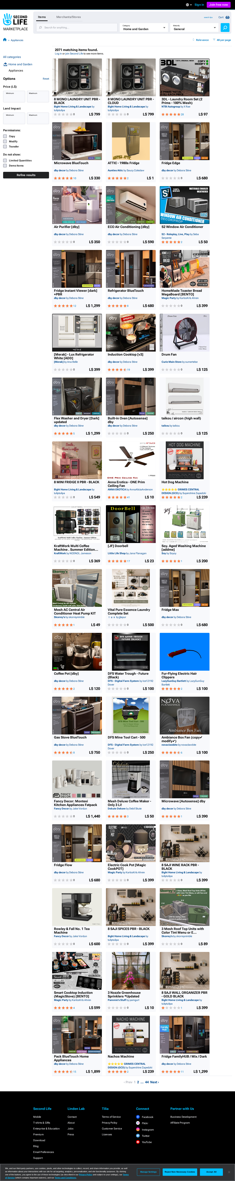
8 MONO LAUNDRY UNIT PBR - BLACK (77, 101)
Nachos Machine (121, 1056)
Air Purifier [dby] (66, 227)
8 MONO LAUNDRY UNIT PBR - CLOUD (131, 101)
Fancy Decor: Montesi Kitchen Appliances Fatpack (75, 803)
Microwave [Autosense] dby (183, 801)
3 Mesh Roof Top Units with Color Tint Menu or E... (183, 930)
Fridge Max (170, 610)
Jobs (70, 1128)
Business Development (183, 1116)
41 (128, 497)
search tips (208, 17)
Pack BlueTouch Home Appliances (71, 1058)
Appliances (17, 40)
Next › (154, 1082)
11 (182, 1071)
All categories (12, 57)
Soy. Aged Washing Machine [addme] (184, 547)
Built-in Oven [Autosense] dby (128, 420)
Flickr (144, 1123)
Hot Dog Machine (175, 482)
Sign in (199, 4)
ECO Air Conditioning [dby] (128, 227)
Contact (72, 1116)
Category (126, 26)
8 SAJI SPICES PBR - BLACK (129, 929)
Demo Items (16, 165)
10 (74, 178)
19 (128, 369)
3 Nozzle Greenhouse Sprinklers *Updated (124, 994)
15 (74, 1071)
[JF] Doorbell (118, 546)
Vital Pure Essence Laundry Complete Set (129, 611)
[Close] (229, 1172)
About (71, 1122)
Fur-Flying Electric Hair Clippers (179, 675)
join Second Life (74, 53)
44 (147, 1082)
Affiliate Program (180, 1122)
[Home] (5, 40)
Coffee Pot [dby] (66, 673)
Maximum (33, 93)
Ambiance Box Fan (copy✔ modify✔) (182, 739)
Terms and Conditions (65, 1178)
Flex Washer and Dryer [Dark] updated (76, 420)
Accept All (211, 1172)
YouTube (146, 1142)
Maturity (176, 26)
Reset (46, 78)
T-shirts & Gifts (41, 1122)
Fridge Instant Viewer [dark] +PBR (75, 292)
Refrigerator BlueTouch (126, 290)
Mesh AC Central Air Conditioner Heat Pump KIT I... (75, 611)
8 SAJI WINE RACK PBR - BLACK (180, 867)
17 (128, 561)
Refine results (26, 175)
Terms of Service (111, 1116)
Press (71, 1134)
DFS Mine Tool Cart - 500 (126, 737)
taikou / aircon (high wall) (181, 418)
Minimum (10, 93)
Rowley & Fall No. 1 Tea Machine (72, 930)
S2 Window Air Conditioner (182, 227)
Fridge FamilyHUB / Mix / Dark (184, 1056)
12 (74, 305)
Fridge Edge (171, 163)
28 (182, 114)
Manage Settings (148, 1172)
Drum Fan (169, 354)
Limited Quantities (20, 160)
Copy (12, 136)
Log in (58, 53)
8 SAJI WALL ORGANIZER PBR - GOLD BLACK (184, 994)
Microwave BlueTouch (71, 163)
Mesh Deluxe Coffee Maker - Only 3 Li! (129, 803)
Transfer (14, 146)
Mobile (37, 1116)
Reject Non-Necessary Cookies (180, 1172)
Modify (13, 141)
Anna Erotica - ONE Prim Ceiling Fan (126, 484)
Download (39, 1140)
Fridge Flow (63, 865)
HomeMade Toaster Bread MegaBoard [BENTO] (182, 292)
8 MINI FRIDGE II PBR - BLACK (76, 482)
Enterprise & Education (46, 1128)
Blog (36, 1146)
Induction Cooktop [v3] (125, 354)
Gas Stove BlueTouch (70, 737)
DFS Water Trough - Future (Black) (128, 675)
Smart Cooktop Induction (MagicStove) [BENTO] (73, 994)
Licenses (107, 1134)
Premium (38, 1134)
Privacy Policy (109, 1122)
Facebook (147, 1117)
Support (37, 1157)
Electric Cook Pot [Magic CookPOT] (127, 867)
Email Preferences (43, 1152)
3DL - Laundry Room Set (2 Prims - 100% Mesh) (182, 101)
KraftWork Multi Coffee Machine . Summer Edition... (76, 547)
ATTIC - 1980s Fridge (123, 163)
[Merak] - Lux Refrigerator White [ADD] (74, 356)
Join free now (218, 4)
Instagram (147, 1129)
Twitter (145, 1135)
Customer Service (112, 1128)
